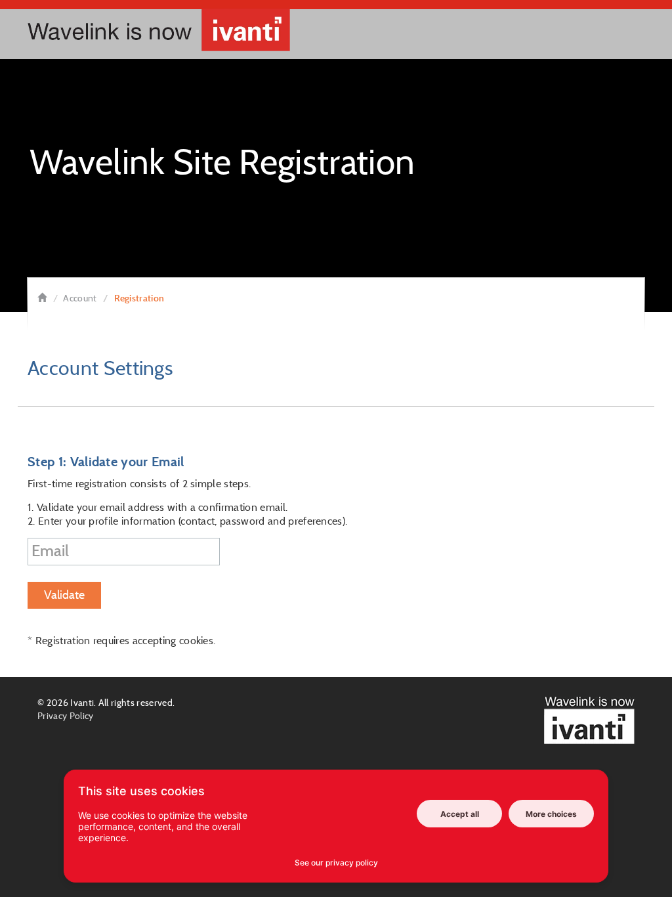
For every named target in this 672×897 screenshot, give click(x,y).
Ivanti (82, 703)
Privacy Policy (65, 716)
